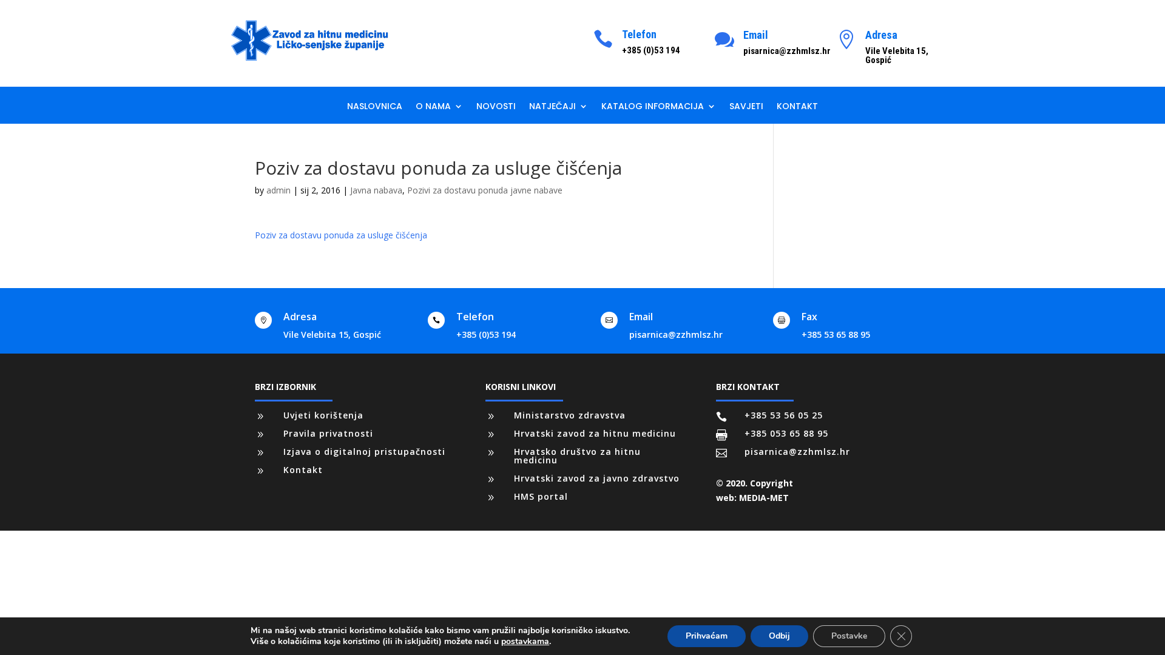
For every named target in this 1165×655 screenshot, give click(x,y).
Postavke (849, 636)
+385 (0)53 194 (486, 334)
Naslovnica (374, 107)
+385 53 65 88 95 (836, 334)
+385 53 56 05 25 (784, 415)
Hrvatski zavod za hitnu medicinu (595, 433)
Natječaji (552, 107)
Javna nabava (376, 190)
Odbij (779, 636)
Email (755, 35)
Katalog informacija (652, 107)
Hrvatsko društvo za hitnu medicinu (577, 456)
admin (278, 190)
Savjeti (746, 107)
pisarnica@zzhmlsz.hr (676, 334)
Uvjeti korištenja (323, 415)
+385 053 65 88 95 (786, 433)
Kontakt (797, 107)
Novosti (496, 107)
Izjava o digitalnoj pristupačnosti (364, 451)
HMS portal (541, 496)
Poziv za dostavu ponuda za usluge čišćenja (341, 235)
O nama (433, 107)
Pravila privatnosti (328, 433)
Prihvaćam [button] (707, 636)
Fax (809, 316)
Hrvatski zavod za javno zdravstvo (597, 478)
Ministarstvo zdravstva (570, 415)
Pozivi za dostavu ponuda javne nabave (484, 190)
